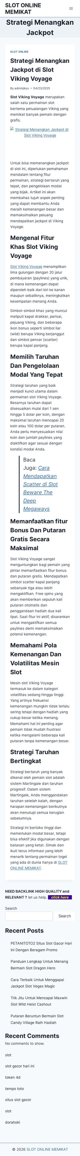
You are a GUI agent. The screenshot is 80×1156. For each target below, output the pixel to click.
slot (8, 1055)
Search (11, 908)
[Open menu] (71, 8)
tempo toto (14, 1089)
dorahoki (12, 1122)
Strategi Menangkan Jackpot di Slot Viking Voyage (39, 69)
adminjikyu (22, 88)
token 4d (12, 1077)
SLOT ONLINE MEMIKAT (47, 1149)
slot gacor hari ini (19, 1066)
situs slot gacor (18, 1100)
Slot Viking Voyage (26, 266)
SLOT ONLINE (19, 51)
